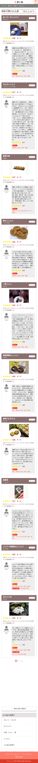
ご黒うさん (7, 284)
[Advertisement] (19, 685)
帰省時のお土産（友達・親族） (20, 147)
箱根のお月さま (9, 419)
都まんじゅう (8, 221)
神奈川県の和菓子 (20, 708)
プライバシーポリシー (13, 754)
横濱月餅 (6, 156)
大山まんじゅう (9, 84)
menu (35, 2)
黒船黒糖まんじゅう (11, 355)
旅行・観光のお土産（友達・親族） (21, 76)
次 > (22, 661)
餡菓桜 (5, 480)
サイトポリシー (28, 754)
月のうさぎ (7, 597)
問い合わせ (19, 757)
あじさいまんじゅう (11, 17)
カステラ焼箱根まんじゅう (13, 547)
